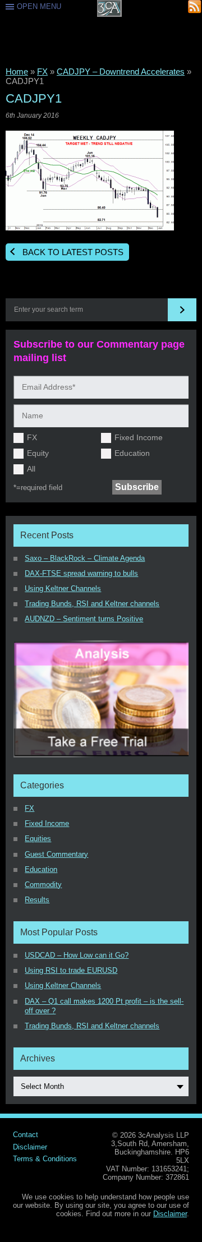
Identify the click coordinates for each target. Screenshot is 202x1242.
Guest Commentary (56, 854)
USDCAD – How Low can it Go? (76, 955)
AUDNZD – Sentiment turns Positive (84, 619)
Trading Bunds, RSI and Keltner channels (92, 603)
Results (37, 899)
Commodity (43, 884)
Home (17, 71)
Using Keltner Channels (63, 588)
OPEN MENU (39, 6)
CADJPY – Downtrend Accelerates (121, 71)
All (31, 468)
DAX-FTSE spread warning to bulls (81, 573)
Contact (25, 1134)
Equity (38, 453)
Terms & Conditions (45, 1158)
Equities (38, 838)
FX (42, 71)
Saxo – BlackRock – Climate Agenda (85, 558)
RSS (195, 7)
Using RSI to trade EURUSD (71, 970)
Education (132, 453)
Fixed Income (138, 437)
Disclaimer (30, 1147)
